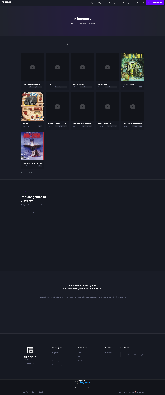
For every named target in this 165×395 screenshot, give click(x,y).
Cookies (34, 392)
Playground (140, 3)
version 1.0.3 (30, 363)
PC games (101, 3)
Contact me (108, 353)
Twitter (129, 354)
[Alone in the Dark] (132, 67)
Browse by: (90, 3)
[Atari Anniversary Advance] (32, 67)
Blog (79, 357)
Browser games (127, 3)
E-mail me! (141, 354)
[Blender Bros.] (107, 67)
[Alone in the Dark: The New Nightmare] (82, 106)
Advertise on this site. (82, 388)
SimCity (25, 123)
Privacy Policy (25, 392)
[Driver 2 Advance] (82, 67)
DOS (140, 87)
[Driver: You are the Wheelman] (132, 106)
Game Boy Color (87, 126)
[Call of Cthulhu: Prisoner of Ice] (32, 146)
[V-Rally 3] (57, 67)
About (80, 353)
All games (55, 353)
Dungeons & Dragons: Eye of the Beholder (61, 123)
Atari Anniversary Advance (31, 84)
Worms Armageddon (104, 123)
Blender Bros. (102, 84)
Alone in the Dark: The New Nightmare (85, 123)
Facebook (123, 354)
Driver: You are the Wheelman (132, 123)
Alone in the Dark (128, 84)
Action (24, 87)
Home (71, 23)
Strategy (100, 126)
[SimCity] (32, 106)
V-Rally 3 (50, 84)
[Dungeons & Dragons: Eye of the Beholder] (57, 106)
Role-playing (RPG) (51, 126)
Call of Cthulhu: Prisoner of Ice (32, 163)
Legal (41, 392)
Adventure (26, 166)
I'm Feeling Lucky (26, 213)
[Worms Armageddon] (107, 106)
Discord (135, 354)
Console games (113, 3)
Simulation (26, 126)
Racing (50, 87)
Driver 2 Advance (78, 84)
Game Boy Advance (35, 87)
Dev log (80, 361)
